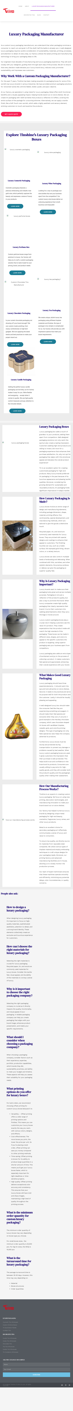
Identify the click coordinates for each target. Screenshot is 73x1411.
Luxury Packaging (9, 1318)
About (27, 6)
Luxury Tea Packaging (52, 310)
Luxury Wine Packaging (51, 183)
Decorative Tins (29, 15)
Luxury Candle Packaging (21, 379)
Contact (46, 15)
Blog (39, 15)
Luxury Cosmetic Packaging (19, 180)
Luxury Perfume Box (21, 247)
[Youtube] (62, 1385)
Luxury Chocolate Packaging (19, 313)
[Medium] (69, 1385)
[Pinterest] (65, 1385)
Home (20, 6)
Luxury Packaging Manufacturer (43, 6)
